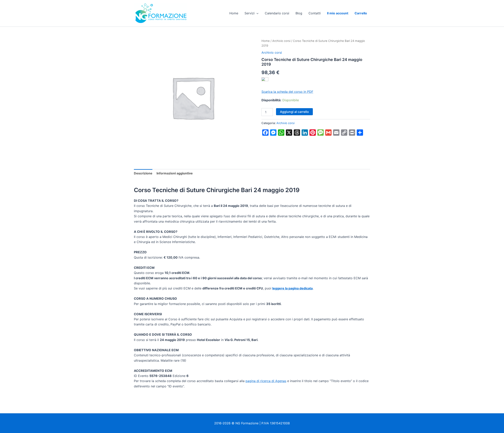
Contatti (315, 13)
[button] (256, 13)
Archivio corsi (281, 41)
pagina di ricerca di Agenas (266, 381)
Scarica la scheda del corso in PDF (287, 92)
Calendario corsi (277, 13)
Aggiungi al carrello (294, 112)
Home (233, 13)
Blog (299, 13)
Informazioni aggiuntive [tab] (175, 173)
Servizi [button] (250, 13)
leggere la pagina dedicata (292, 288)
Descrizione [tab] (143, 173)
